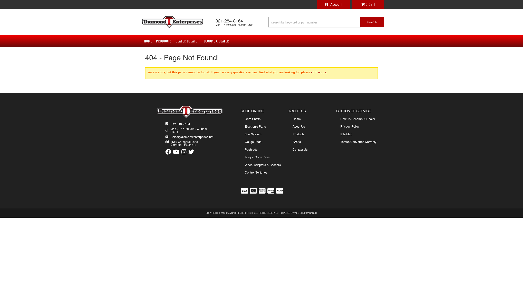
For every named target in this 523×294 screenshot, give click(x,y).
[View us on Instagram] (184, 152)
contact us (318, 72)
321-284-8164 (181, 124)
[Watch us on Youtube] (176, 152)
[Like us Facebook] (168, 152)
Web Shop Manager (305, 213)
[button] (326, 22)
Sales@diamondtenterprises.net (192, 137)
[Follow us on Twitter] (191, 152)
